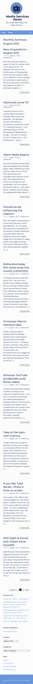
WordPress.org (9, 669)
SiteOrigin (27, 680)
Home (3, 33)
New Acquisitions (10, 631)
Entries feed (8, 663)
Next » (27, 589)
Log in (5, 660)
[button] (30, 32)
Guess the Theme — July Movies (15, 599)
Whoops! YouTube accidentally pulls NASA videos (15, 379)
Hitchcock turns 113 (15, 102)
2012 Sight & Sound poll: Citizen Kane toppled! (15, 542)
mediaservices (7, 57)
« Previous (12, 589)
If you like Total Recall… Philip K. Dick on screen (13, 487)
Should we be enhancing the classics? (12, 210)
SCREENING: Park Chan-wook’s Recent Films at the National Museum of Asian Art (15, 604)
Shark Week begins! (16, 154)
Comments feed (9, 666)
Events (10, 33)
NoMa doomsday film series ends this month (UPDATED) (16, 268)
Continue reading (24, 92)
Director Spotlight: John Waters (15, 621)
